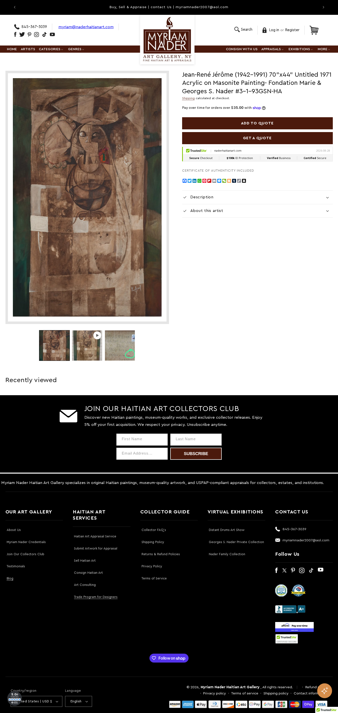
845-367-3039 (34, 27)
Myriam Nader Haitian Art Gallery (230, 687)
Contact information (311, 693)
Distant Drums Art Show (226, 529)
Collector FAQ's (154, 529)
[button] (243, 29)
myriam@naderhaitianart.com (86, 27)
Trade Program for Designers (96, 596)
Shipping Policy (153, 542)
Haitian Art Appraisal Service (95, 536)
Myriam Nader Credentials (26, 542)
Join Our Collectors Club (25, 554)
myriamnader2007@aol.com (306, 540)
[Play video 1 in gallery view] (87, 345)
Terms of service (244, 693)
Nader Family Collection (227, 554)
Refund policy (316, 687)
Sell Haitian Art (85, 560)
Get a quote (257, 138)
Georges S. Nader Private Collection (236, 542)
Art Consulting (85, 584)
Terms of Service (154, 578)
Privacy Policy (152, 566)
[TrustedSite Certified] (286, 639)
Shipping (188, 98)
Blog (10, 578)
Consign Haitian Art (88, 572)
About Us (14, 529)
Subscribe (196, 453)
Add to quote (257, 123)
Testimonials (16, 566)
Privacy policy (214, 693)
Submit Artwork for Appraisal (95, 548)
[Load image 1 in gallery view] (54, 345)
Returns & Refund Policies (161, 554)
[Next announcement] (323, 7)
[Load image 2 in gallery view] (120, 345)
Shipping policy (276, 693)
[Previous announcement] (14, 7)
